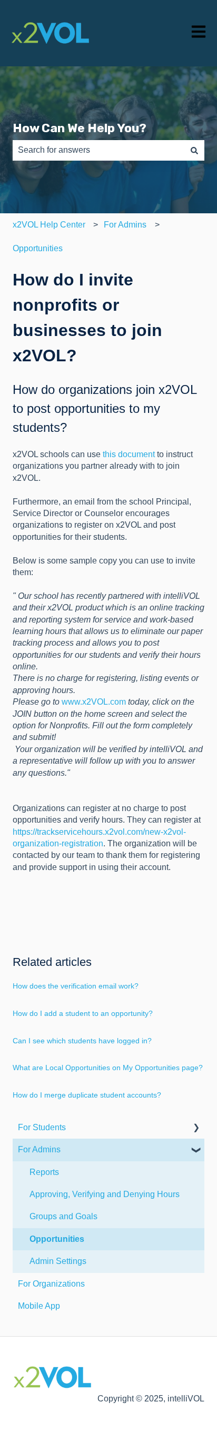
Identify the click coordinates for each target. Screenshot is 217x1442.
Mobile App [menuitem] (39, 1305)
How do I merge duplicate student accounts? (87, 1095)
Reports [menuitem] (44, 1172)
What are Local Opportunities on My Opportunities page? (108, 1067)
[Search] (194, 150)
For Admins (125, 224)
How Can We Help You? (79, 128)
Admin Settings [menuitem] (57, 1261)
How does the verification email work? (76, 986)
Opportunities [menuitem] (56, 1238)
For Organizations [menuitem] (51, 1283)
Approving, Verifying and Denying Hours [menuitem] (104, 1194)
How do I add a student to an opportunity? (83, 1013)
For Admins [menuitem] (39, 1149)
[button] (196, 1128)
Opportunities (38, 248)
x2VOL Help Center (49, 224)
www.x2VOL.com (94, 701)
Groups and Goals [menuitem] (63, 1216)
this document (129, 454)
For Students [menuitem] (42, 1127)
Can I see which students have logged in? (82, 1040)
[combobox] (98, 150)
